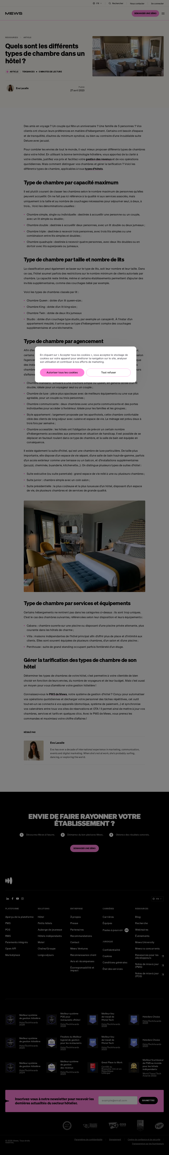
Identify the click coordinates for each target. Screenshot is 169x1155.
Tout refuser (108, 372)
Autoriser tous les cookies (62, 372)
